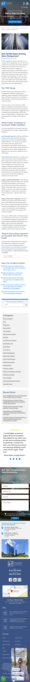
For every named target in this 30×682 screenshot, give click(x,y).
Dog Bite (5, 337)
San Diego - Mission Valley (15, 600)
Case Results (5, 641)
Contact (4, 651)
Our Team (17, 641)
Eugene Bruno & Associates (7, 3)
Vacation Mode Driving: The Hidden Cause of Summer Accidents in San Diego (13, 279)
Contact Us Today (15, 22)
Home (3, 28)
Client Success (18, 638)
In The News (6, 350)
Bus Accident (7, 328)
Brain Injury (6, 325)
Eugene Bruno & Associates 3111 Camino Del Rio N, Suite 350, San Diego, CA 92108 (15, 591)
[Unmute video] (20, 661)
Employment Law (8, 343)
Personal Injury (7, 365)
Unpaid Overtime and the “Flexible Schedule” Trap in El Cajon (13, 407)
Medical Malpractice (9, 353)
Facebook (10, 579)
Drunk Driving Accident (9, 340)
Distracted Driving (7, 157)
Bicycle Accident (8, 318)
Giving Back (6, 346)
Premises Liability (8, 368)
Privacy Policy (5, 654)
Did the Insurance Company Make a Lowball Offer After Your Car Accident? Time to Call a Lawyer (14, 268)
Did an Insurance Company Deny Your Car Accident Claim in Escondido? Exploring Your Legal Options (14, 286)
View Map (6, 530)
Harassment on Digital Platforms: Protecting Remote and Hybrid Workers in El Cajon (14, 412)
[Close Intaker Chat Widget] (28, 646)
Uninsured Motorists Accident (11, 381)
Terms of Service (6, 658)
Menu (27, 3)
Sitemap (5, 634)
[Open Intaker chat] (13, 681)
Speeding (4, 136)
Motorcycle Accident (9, 356)
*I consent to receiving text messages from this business (15, 514)
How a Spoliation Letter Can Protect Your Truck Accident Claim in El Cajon (15, 396)
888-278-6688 (23, 3)
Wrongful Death (7, 384)
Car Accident (15, 28)
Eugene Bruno (6, 58)
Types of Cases (6, 644)
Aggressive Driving (15, 136)
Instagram (19, 579)
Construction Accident (9, 334)
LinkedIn (15, 579)
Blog (8, 28)
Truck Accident (7, 378)
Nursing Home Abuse (9, 359)
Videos (16, 648)
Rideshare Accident (8, 374)
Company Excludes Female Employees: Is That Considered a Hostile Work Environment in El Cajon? (15, 419)
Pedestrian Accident (9, 362)
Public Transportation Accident (12, 371)
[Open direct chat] (26, 646)
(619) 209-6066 (15, 570)
